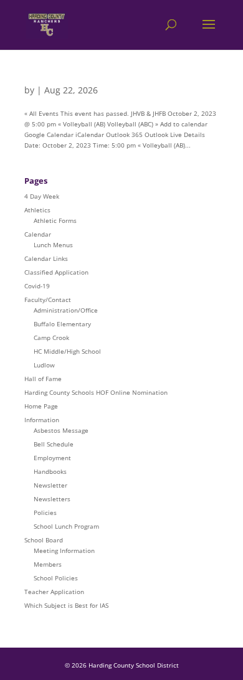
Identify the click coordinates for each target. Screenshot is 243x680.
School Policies (56, 578)
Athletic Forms (55, 220)
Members (48, 564)
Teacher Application (54, 591)
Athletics (37, 209)
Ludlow (44, 365)
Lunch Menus (53, 244)
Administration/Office (66, 310)
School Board (43, 540)
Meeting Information (64, 550)
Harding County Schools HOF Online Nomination (96, 392)
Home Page (41, 406)
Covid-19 (37, 285)
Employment (52, 457)
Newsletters (52, 498)
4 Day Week (41, 196)
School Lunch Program (66, 526)
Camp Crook (51, 337)
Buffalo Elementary (62, 323)
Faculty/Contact (47, 299)
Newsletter (50, 485)
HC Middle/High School (67, 351)
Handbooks (50, 471)
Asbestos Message (61, 430)
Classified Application (56, 272)
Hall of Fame (43, 378)
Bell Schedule (54, 444)
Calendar (37, 234)
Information (41, 419)
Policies (45, 512)
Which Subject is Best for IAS (66, 605)
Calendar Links (46, 258)
